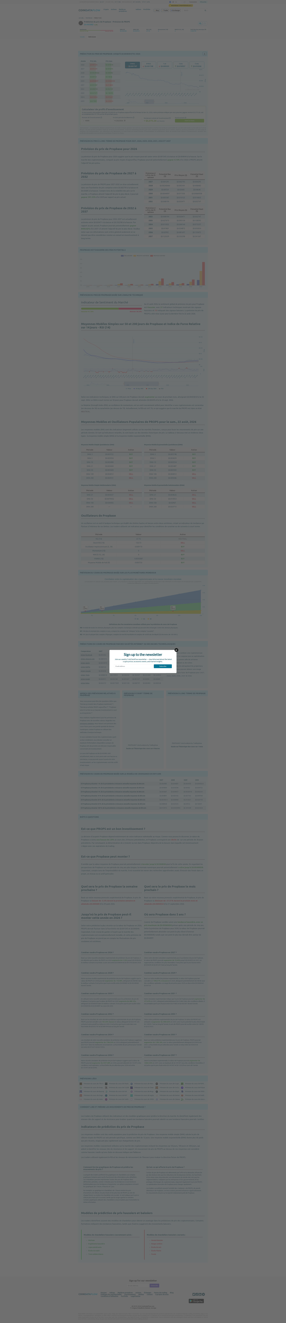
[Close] (176, 650)
